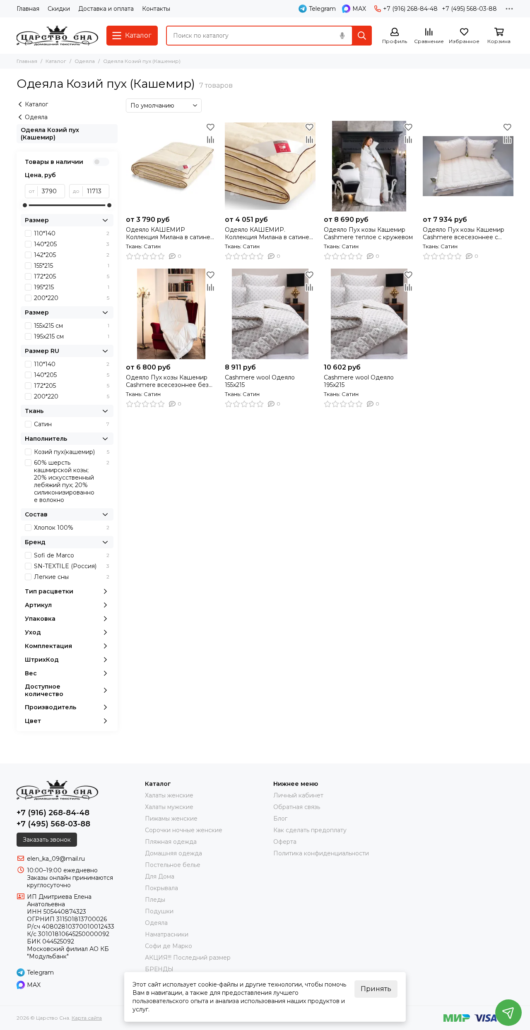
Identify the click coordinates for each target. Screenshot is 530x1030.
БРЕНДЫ (159, 969)
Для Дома (159, 876)
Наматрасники (166, 934)
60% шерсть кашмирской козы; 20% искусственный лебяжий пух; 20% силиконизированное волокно (71, 481)
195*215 (71, 287)
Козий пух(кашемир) (71, 452)
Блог (280, 818)
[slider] (25, 205)
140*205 (71, 244)
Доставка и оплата (106, 8)
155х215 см (71, 325)
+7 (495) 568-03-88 (469, 8)
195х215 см (71, 336)
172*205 (71, 276)
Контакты (156, 8)
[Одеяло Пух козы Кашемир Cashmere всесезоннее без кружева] (171, 314)
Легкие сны (71, 577)
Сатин (71, 424)
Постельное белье (172, 865)
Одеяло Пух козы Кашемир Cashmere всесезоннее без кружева (167, 381)
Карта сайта (87, 1018)
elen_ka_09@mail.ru (56, 858)
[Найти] (362, 36)
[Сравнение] (210, 139)
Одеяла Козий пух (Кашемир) (50, 133)
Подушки (159, 911)
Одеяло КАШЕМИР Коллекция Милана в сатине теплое (168, 233)
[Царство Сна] (57, 36)
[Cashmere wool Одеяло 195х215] (369, 314)
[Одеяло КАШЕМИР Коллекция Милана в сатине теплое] (171, 166)
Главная (28, 8)
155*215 (71, 265)
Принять (376, 989)
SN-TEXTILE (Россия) (71, 566)
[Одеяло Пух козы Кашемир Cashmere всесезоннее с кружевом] (468, 166)
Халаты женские (169, 795)
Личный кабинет (298, 795)
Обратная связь (296, 807)
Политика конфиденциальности (321, 853)
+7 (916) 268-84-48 (410, 8)
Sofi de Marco (71, 555)
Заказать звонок (47, 839)
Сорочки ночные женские (183, 830)
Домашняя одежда (173, 853)
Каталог (56, 61)
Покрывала (161, 888)
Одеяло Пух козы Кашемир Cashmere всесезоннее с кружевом (463, 233)
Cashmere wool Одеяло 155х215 (260, 381)
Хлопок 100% (71, 527)
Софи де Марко (168, 946)
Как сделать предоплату (310, 830)
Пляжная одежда (171, 841)
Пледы (155, 899)
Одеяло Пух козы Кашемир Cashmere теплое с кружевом (368, 233)
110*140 (71, 233)
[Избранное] (210, 127)
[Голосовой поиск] (342, 36)
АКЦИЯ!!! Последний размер (188, 957)
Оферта (284, 841)
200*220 (71, 298)
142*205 (71, 255)
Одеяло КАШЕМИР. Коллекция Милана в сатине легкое (267, 233)
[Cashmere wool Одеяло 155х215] (270, 314)
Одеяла (85, 61)
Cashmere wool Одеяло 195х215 (359, 381)
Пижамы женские (171, 818)
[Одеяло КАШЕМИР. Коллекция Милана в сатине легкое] (270, 166)
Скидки (59, 8)
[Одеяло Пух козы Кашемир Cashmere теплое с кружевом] (369, 166)
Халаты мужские (169, 807)
